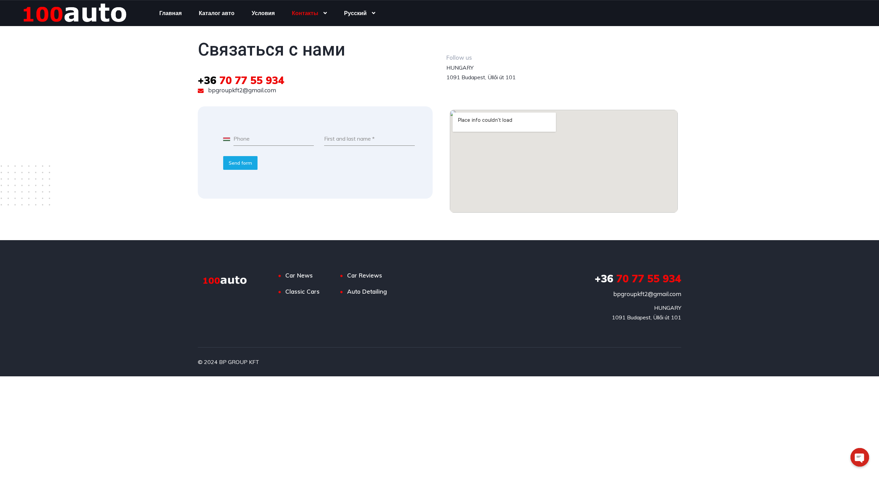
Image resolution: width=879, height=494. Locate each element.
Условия (263, 13)
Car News (299, 275)
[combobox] (228, 138)
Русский (355, 13)
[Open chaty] (860, 457)
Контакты (305, 13)
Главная (170, 13)
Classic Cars (302, 291)
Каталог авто (217, 13)
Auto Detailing (367, 291)
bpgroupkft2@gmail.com (241, 90)
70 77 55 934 (241, 80)
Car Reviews (364, 275)
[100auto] (77, 13)
